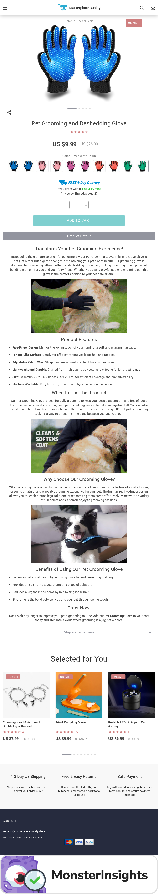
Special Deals (85, 21)
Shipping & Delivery (79, 632)
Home (68, 21)
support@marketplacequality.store (24, 831)
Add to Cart (79, 220)
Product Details (79, 236)
